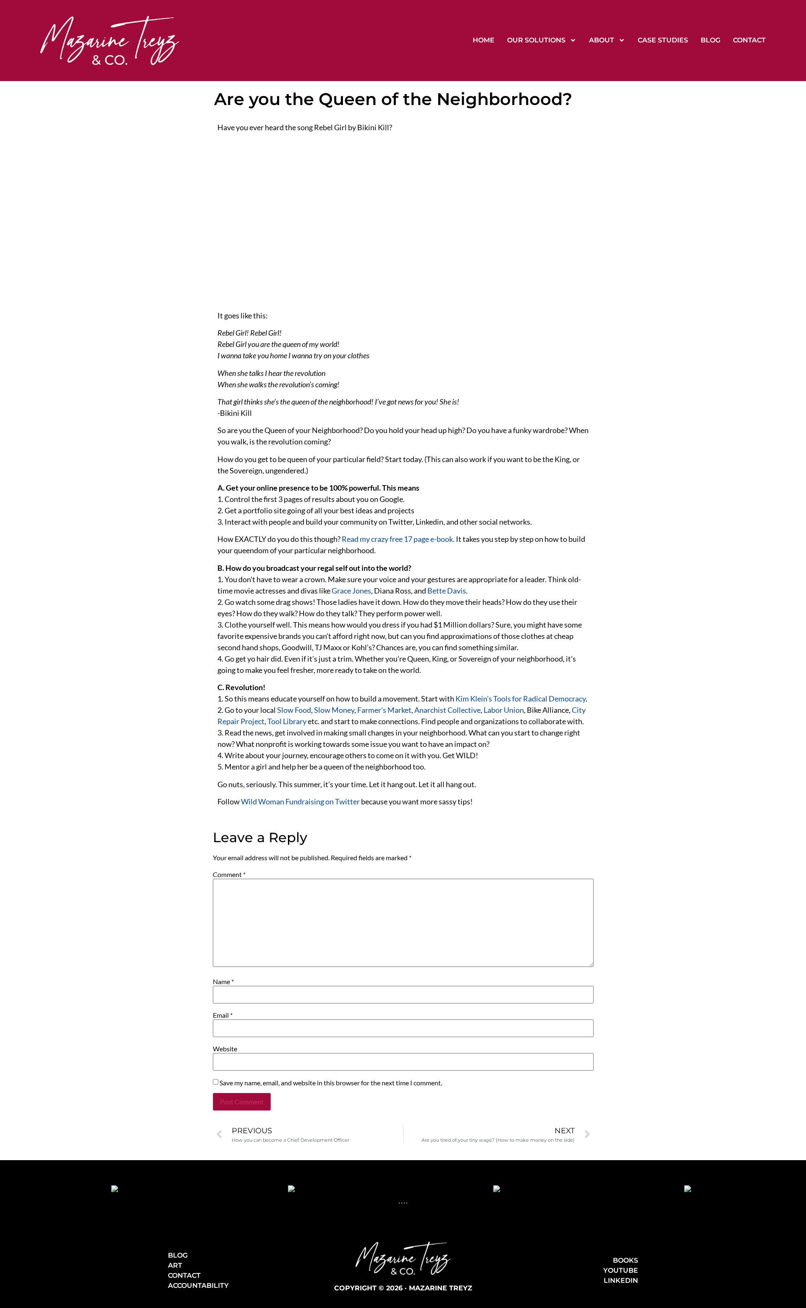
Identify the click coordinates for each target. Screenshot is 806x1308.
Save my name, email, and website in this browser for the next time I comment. (331, 1082)
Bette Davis (446, 590)
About (601, 40)
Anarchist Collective (447, 709)
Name (223, 981)
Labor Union (504, 709)
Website (225, 1048)
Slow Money (334, 709)
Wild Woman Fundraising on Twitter (300, 801)
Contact (749, 40)
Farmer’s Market (384, 709)
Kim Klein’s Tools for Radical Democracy (520, 698)
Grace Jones (351, 590)
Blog (710, 40)
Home (484, 40)
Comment (229, 874)
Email (223, 1015)
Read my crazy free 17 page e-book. (398, 539)
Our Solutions (536, 40)
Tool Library (286, 721)
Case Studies (663, 40)
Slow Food (294, 709)
